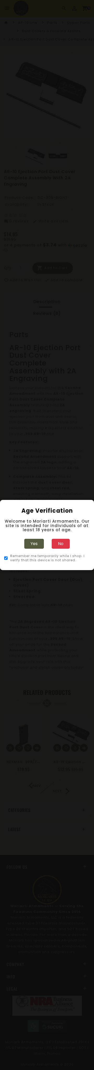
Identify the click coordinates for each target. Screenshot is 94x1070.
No (60, 544)
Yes (34, 544)
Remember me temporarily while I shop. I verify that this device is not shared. (47, 558)
